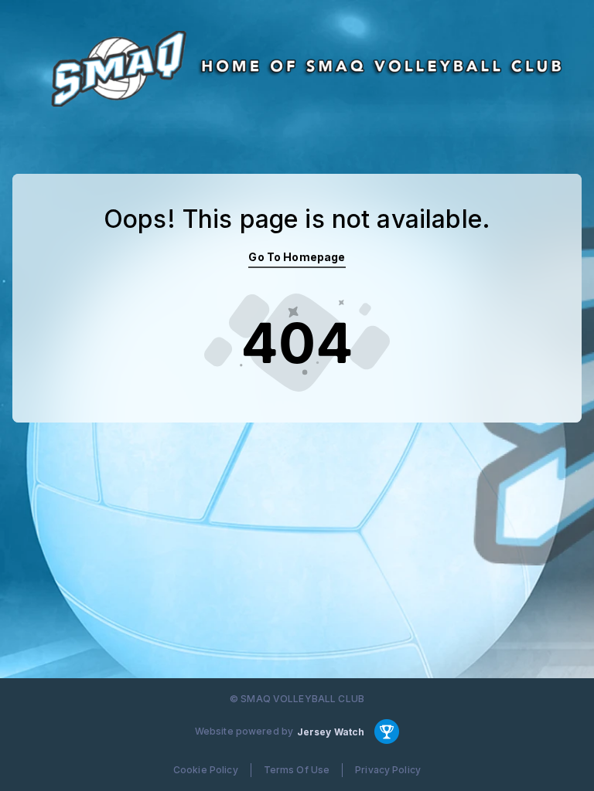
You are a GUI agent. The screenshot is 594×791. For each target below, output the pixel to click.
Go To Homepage (296, 256)
